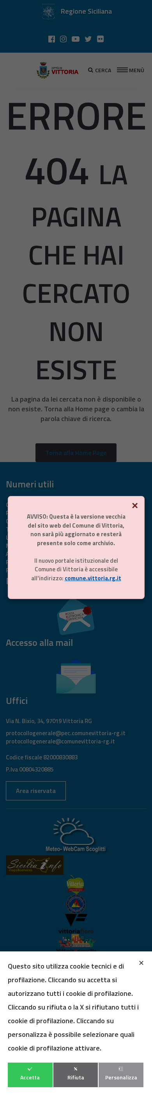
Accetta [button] (30, 1077)
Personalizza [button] (121, 1077)
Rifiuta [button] (75, 1077)
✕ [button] (141, 963)
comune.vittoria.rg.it (93, 578)
